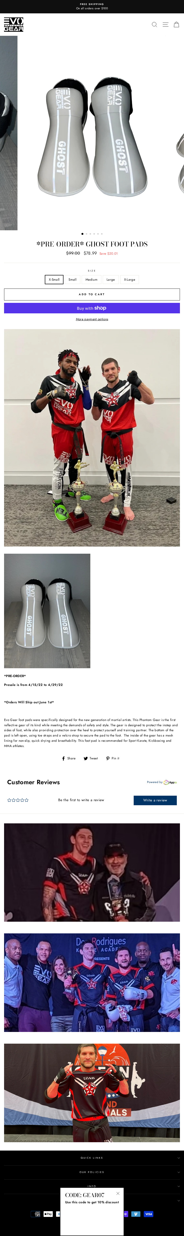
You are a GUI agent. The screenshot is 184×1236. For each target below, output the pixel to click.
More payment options (92, 319)
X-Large (129, 279)
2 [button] (87, 234)
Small (72, 279)
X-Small (54, 279)
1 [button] (82, 234)
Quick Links (92, 1158)
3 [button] (91, 234)
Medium (92, 279)
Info (92, 1186)
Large (111, 279)
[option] (92, 6)
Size (92, 271)
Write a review (155, 800)
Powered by (154, 782)
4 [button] (94, 234)
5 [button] (98, 234)
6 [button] (102, 234)
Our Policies (92, 1172)
